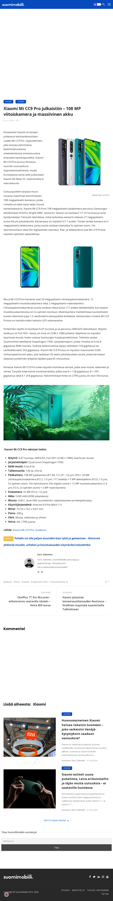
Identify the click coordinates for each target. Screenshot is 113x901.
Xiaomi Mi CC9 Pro (41, 582)
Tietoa (105, 893)
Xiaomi (8, 101)
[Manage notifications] (6, 894)
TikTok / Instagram (98, 890)
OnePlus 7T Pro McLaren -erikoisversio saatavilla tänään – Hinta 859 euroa (30, 601)
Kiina (17, 582)
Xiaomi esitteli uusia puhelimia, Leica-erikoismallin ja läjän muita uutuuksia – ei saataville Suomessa (85, 781)
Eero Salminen (45, 554)
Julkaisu (8, 582)
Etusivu (65, 890)
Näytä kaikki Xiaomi (55, 820)
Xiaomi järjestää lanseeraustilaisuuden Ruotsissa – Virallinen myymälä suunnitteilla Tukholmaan (84, 603)
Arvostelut (78, 890)
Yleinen (20, 101)
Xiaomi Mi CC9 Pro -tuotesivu (29, 530)
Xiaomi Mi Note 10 (60, 582)
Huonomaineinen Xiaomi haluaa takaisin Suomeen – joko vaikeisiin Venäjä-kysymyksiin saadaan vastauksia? (82, 729)
